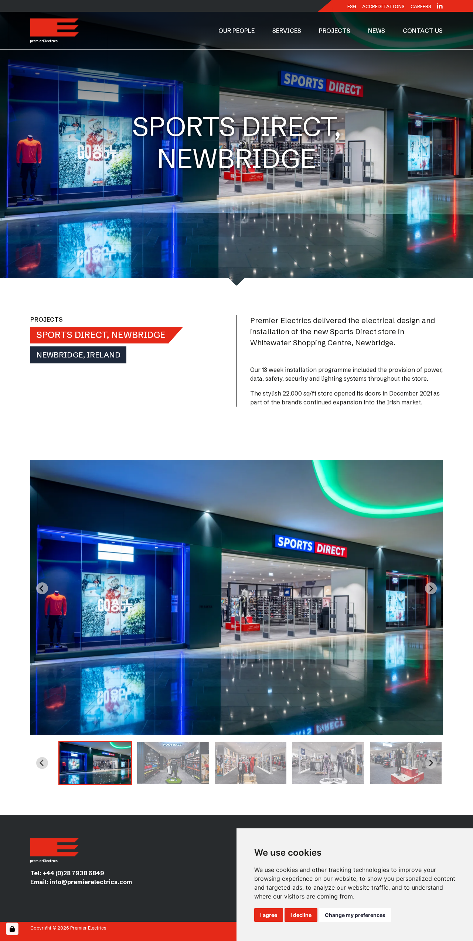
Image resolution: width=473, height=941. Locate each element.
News (376, 30)
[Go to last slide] (42, 588)
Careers (421, 6)
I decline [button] (301, 915)
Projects (334, 30)
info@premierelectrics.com (91, 882)
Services (286, 30)
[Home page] (54, 31)
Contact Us (423, 30)
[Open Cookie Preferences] (12, 929)
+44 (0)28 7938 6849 (73, 873)
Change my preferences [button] (355, 915)
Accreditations (383, 6)
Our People (236, 30)
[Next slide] (431, 588)
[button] (95, 763)
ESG (351, 6)
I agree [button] (268, 915)
